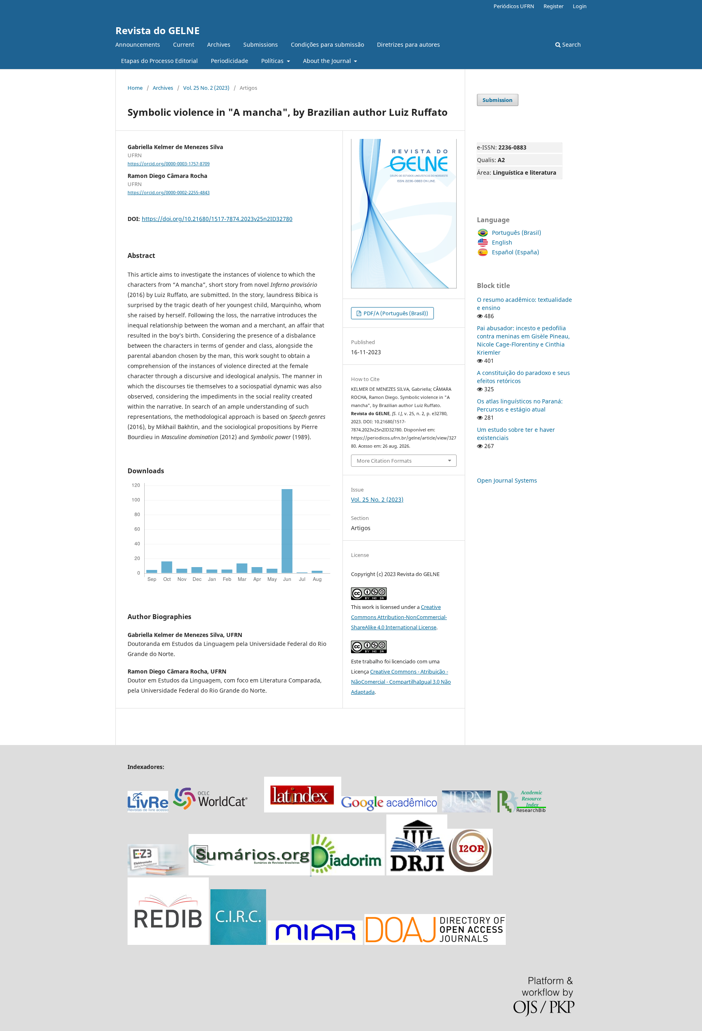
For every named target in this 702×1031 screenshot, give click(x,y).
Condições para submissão (327, 44)
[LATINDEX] (302, 810)
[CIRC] (238, 943)
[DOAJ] (435, 943)
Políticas (273, 61)
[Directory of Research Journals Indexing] (416, 873)
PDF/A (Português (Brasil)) (395, 313)
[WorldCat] (214, 810)
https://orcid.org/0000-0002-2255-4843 (169, 192)
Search (571, 44)
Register (553, 6)
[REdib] (168, 943)
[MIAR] (315, 943)
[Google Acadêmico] (389, 810)
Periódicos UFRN (514, 6)
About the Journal (328, 61)
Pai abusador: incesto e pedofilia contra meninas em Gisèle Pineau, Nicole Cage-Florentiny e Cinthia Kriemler (523, 340)
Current (183, 44)
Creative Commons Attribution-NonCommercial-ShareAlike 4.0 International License (399, 617)
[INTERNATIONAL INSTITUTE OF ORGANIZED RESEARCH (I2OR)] (470, 873)
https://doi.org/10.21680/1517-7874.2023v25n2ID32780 (217, 219)
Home (135, 87)
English (502, 242)
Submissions (260, 44)
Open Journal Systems (507, 480)
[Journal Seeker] (521, 810)
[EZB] (158, 873)
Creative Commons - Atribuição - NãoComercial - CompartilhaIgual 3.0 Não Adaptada (401, 681)
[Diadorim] (348, 873)
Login (580, 6)
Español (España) (515, 252)
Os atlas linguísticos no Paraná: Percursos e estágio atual (520, 405)
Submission (498, 100)
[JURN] (466, 810)
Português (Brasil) (516, 232)
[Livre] (148, 810)
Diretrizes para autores (408, 44)
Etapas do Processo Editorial (159, 61)
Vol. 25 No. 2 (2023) (206, 87)
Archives (218, 44)
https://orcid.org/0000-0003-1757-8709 (169, 164)
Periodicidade (229, 61)
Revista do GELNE (157, 30)
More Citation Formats (384, 460)
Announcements (137, 44)
